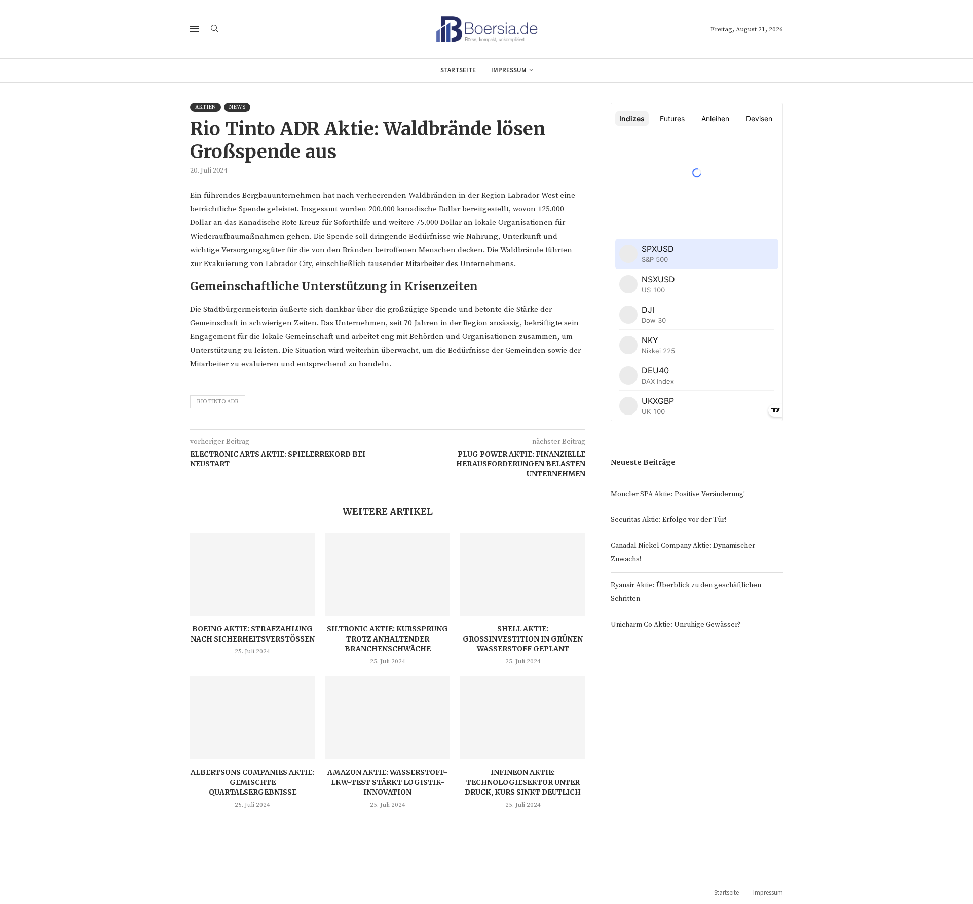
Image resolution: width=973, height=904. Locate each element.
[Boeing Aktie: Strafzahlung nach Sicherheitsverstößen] (252, 574)
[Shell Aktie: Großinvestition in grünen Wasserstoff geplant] (522, 574)
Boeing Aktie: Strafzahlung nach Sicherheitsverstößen (253, 634)
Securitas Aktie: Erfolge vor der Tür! (668, 519)
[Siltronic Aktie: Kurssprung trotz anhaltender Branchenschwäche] (388, 574)
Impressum (509, 70)
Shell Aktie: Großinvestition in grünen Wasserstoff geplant (523, 638)
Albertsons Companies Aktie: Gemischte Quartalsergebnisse (252, 782)
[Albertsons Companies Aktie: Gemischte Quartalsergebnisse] (252, 717)
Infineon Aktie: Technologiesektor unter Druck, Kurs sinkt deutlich (523, 782)
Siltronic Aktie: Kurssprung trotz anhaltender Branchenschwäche (387, 638)
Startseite (458, 70)
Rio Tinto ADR (218, 401)
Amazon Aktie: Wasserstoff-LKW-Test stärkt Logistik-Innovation (387, 782)
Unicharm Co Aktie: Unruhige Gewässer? (676, 624)
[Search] (214, 29)
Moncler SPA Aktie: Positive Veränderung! (678, 494)
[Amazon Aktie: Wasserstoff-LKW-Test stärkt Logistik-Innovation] (388, 717)
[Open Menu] (194, 28)
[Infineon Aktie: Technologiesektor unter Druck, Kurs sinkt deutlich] (522, 717)
